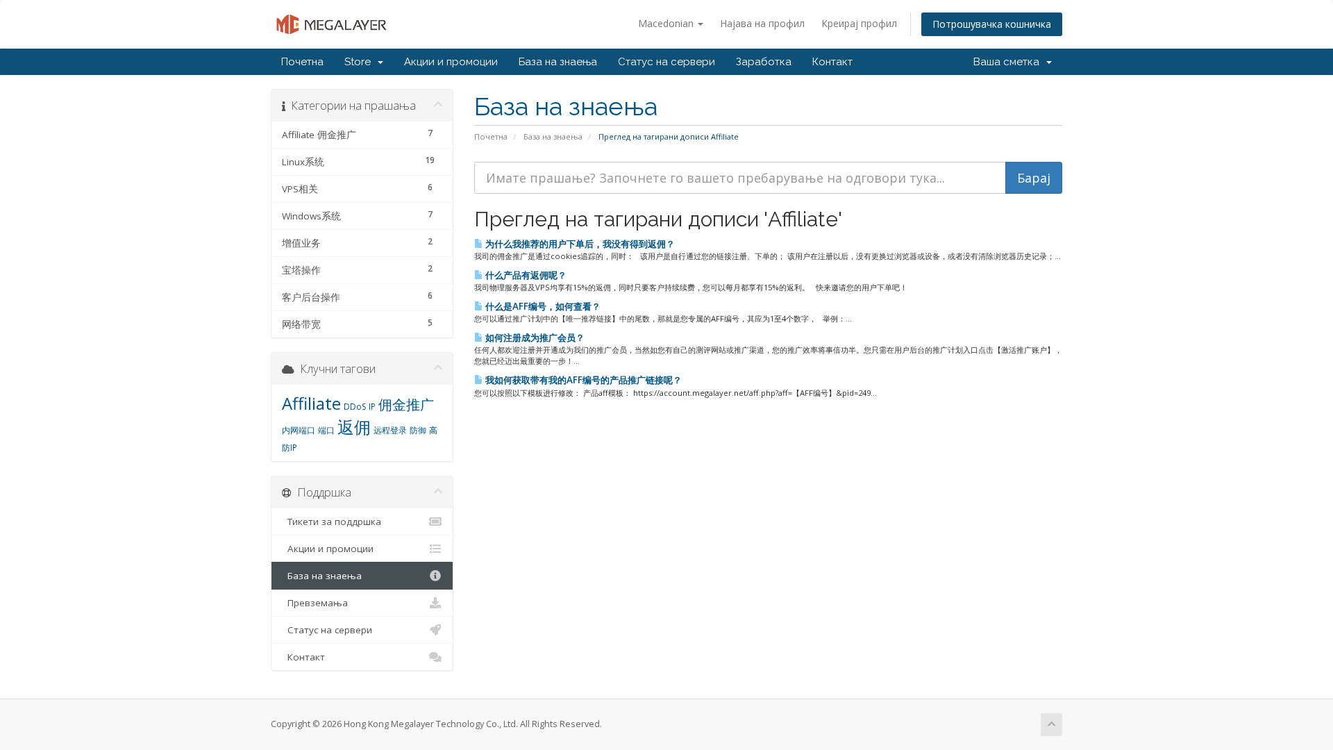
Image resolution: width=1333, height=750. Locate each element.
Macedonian (667, 23)
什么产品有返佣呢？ (525, 275)
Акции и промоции (451, 62)
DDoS (355, 406)
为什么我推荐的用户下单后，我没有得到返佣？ (579, 244)
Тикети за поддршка (331, 521)
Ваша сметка (1009, 62)
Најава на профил (762, 23)
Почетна (302, 62)
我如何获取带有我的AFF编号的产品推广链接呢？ (582, 380)
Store (360, 62)
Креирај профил (859, 23)
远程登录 (390, 430)
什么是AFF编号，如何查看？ (542, 306)
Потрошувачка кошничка (991, 24)
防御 (418, 430)
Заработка (763, 62)
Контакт (832, 62)
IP (372, 406)
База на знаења (558, 62)
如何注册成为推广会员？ (534, 337)
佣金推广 (406, 404)
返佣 (354, 426)
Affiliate (311, 403)
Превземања (315, 603)
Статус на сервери (666, 62)
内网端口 (298, 430)
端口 (326, 430)
